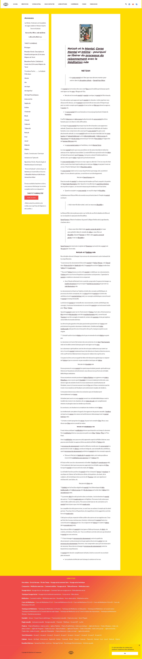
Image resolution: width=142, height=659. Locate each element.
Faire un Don (93, 4)
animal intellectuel (73, 136)
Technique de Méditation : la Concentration (101, 609)
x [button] (139, 645)
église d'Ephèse (55, 626)
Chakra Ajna (25, 631)
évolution (68, 114)
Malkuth (27, 145)
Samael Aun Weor (29, 177)
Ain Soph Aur (28, 91)
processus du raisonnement (70, 446)
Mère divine (75, 594)
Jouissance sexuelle (38, 622)
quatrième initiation (103, 184)
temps (75, 394)
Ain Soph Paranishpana (31, 95)
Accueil (15, 4)
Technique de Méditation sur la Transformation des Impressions (79, 611)
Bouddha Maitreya (31, 174)
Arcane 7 (77, 635)
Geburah (27, 124)
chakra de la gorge (97, 628)
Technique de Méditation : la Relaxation (74, 609)
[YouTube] (133, 4)
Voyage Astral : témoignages (41, 590)
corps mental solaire (72, 145)
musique (105, 472)
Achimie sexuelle (88, 643)
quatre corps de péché (93, 229)
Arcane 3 (50, 635)
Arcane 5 (63, 635)
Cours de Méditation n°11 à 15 (83, 602)
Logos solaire (31, 26)
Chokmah (27, 112)
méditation (79, 430)
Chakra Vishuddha (85, 628)
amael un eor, (35, 33)
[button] (126, 4)
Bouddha (102, 190)
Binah (26, 116)
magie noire (71, 268)
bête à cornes (101, 136)
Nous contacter (49, 4)
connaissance (103, 462)
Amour (39, 26)
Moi (62, 314)
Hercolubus (98, 138)
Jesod (26, 141)
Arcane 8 (84, 635)
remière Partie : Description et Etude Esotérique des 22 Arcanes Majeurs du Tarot (34, 54)
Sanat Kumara (87, 177)
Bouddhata (60, 598)
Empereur (89, 246)
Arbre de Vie (28, 99)
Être (65, 308)
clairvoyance (78, 119)
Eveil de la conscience (34, 614)
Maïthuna (66, 622)
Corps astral (66, 594)
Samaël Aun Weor (99, 80)
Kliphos (26, 149)
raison (86, 293)
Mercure (96, 105)
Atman (100, 263)
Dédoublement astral (78, 590)
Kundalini (88, 364)
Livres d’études (62, 4)
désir (70, 496)
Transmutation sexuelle (59, 618)
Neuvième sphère (86, 167)
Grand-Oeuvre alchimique (42, 618)
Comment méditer (35, 598)
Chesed (26, 120)
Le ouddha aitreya (35, 37)
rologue (27, 47)
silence (77, 449)
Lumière (43, 23)
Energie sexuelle (50, 622)
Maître (79, 335)
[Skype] (136, 4)
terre (102, 324)
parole (64, 108)
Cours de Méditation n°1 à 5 (44, 602)
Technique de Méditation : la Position (49, 609)
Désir (88, 483)
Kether (26, 107)
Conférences (74, 4)
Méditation (25, 4)
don (27, 206)
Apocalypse (64, 138)
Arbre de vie (44, 639)
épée (64, 184)
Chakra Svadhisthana (67, 626)
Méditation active (82, 598)
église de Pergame (37, 628)
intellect (108, 411)
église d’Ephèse (88, 377)
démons (73, 523)
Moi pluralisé (73, 314)
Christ (99, 145)
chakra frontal (34, 631)
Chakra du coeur (72, 618)
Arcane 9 (91, 635)
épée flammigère (72, 184)
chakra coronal (71, 631)
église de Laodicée (84, 631)
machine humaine (89, 314)
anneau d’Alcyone (68, 141)
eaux (73, 91)
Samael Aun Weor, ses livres (43, 643)
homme (26, 171)
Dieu (99, 421)
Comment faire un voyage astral (61, 590)
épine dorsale (90, 401)
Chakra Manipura (106, 626)
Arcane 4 (64, 249)
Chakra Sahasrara (60, 631)
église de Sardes (110, 628)
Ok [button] (125, 653)
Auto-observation (70, 598)
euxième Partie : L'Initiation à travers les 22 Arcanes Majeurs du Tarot (34, 64)
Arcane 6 (70, 635)
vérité (100, 541)
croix (103, 246)
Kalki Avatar (41, 174)
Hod (25, 137)
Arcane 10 (98, 635)
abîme (63, 268)
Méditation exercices (49, 598)
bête (108, 152)
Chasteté (59, 622)
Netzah (26, 132)
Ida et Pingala (83, 618)
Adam (96, 164)
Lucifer (81, 622)
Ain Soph (27, 86)
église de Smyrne (94, 626)
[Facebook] (129, 4)
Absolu (26, 78)
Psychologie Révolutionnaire (73, 643)
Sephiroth (27, 103)
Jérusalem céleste (85, 80)
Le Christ (27, 23)
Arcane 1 (36, 635)
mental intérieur (77, 296)
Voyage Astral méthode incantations (49, 594)
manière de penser (70, 284)
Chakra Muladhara (34, 626)
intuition (94, 462)
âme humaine (106, 342)
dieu (90, 232)
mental (65, 89)
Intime (85, 52)
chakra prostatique (81, 626)
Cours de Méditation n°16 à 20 (103, 602)
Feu (89, 385)
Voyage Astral (36, 4)
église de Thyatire (72, 628)
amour (99, 472)
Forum (84, 4)
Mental (89, 48)
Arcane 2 (43, 635)
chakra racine (44, 626)
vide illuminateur (70, 286)
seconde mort (65, 492)
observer (69, 119)
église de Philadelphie (47, 631)
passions (95, 317)
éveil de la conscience (93, 284)
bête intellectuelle (89, 136)
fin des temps (76, 138)
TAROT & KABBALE (30, 43)
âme (87, 89)
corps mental (76, 77)
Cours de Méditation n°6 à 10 (63, 602)
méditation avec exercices (80, 458)
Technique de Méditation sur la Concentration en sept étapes (40, 611)
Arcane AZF (74, 622)
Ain (25, 82)
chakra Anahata (60, 628)
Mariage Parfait (58, 643)
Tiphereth (27, 128)
